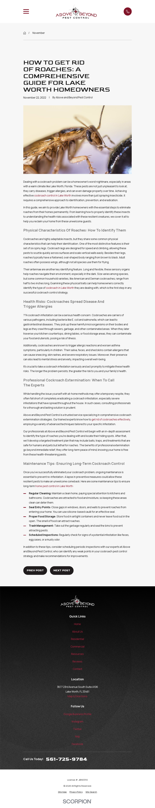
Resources (77, 654)
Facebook (77, 744)
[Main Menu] (26, 11)
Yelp (77, 736)
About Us (77, 631)
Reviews (77, 661)
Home (77, 624)
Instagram (77, 721)
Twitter (77, 729)
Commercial (77, 646)
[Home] (76, 11)
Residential (77, 639)
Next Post (61, 570)
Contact (77, 669)
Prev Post (35, 570)
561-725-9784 (66, 759)
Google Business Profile (77, 714)
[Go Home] (24, 33)
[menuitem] (62, 792)
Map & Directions (77, 696)
